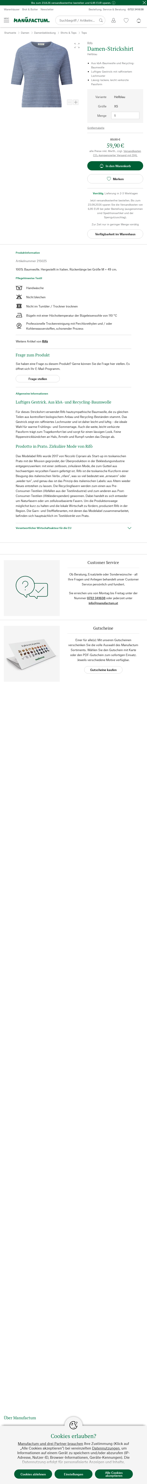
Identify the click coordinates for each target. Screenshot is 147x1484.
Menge (101, 115)
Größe (102, 106)
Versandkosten (132, 151)
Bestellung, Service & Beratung (116, 9)
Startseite (10, 32)
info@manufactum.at (103, 603)
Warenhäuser (12, 9)
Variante (100, 97)
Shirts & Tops (68, 32)
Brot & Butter (30, 9)
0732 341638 (96, 598)
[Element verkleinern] (69, 102)
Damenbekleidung (45, 32)
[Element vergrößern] (75, 102)
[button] (77, 45)
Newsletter (47, 9)
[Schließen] (144, 2)
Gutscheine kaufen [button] (103, 670)
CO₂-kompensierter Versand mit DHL (115, 155)
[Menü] (6, 20)
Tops (84, 32)
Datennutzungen (106, 1448)
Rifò (45, 341)
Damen (25, 32)
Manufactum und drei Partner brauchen (50, 1443)
